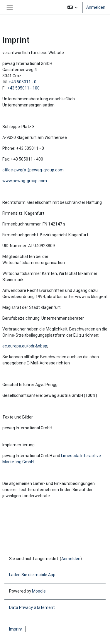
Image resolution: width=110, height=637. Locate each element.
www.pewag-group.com (24, 180)
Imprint (16, 629)
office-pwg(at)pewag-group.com (33, 170)
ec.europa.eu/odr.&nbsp (24, 346)
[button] (73, 7)
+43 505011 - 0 (22, 82)
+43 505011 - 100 (23, 88)
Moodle (39, 591)
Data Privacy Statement (32, 607)
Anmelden (95, 7)
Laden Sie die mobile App (32, 574)
